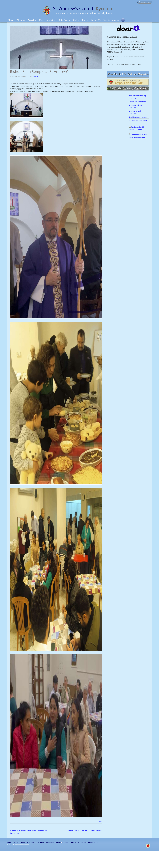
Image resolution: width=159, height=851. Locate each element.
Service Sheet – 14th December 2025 (85, 830)
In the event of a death (138, 120)
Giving (76, 20)
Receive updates (111, 20)
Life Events (64, 20)
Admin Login (93, 842)
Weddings (31, 842)
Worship (32, 20)
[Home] (79, 15)
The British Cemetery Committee (137, 97)
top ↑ (100, 821)
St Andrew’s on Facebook (124, 21)
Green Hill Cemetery (137, 102)
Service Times (19, 842)
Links (85, 20)
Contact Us (95, 20)
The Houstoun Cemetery (138, 117)
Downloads (50, 842)
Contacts (65, 842)
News (41, 20)
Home (11, 20)
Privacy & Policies (78, 842)
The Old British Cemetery (135, 112)
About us (21, 20)
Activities (51, 20)
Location (40, 842)
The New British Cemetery (135, 106)
